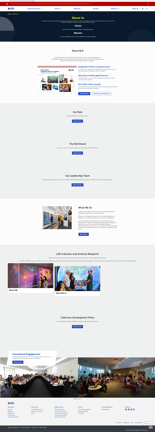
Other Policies (42, 427)
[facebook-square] (129, 410)
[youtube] (134, 410)
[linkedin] (126, 410)
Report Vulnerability (13, 427)
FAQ (132, 422)
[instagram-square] (131, 410)
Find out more (77, 121)
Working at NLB (82, 411)
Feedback (126, 422)
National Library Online (61, 411)
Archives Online (59, 409)
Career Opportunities (83, 409)
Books (9, 409)
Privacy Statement (25, 427)
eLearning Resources (36, 409)
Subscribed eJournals (60, 415)
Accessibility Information (141, 422)
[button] (143, 8)
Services (95, 8)
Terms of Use (34, 427)
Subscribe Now (105, 409)
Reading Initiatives (12, 417)
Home (10, 14)
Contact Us (119, 422)
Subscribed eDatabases (61, 413)
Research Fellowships (60, 417)
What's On (77, 8)
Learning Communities (37, 411)
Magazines (10, 413)
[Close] (151, 3)
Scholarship (81, 413)
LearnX (33, 413)
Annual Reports (84, 93)
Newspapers (11, 415)
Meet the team (77, 185)
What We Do (83, 234)
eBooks (10, 411)
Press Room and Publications (101, 93)
